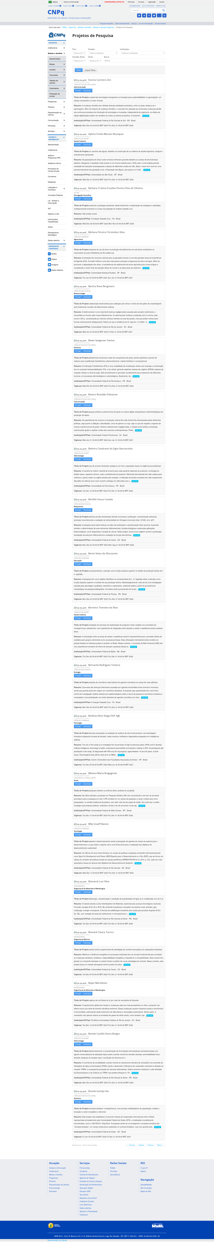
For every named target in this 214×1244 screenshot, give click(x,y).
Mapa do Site (161, 6)
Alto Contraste (148, 6)
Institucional (52, 48)
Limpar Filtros (90, 70)
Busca (106, 57)
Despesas (52, 182)
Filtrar (78, 70)
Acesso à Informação (54, 138)
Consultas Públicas (55, 195)
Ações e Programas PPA (54, 156)
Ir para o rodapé (94, 6)
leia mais (145, 116)
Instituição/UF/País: (82, 120)
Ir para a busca (81, 6)
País (74, 49)
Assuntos (72, 27)
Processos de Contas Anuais (53, 169)
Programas (52, 101)
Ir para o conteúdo (54, 6)
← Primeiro (131, 1145)
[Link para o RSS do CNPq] (164, 15)
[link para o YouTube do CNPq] (139, 15)
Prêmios (51, 107)
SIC (49, 208)
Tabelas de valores (53, 81)
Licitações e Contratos (52, 188)
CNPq (64, 27)
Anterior (141, 1145)
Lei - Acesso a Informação (53, 201)
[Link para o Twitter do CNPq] (154, 15)
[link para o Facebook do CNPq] (149, 15)
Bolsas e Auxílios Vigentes (103, 27)
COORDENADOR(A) (82, 82)
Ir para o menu (68, 6)
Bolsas (52, 64)
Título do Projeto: (81, 97)
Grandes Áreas (78, 57)
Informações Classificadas (53, 220)
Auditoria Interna (54, 163)
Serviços (134, 24)
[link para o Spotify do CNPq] (159, 15)
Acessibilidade (134, 6)
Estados (91, 49)
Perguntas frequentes (106, 24)
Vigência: (78, 125)
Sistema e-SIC (53, 214)
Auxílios (52, 69)
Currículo (87, 90)
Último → (160, 1145)
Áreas (90, 57)
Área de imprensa (160, 24)
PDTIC (50, 227)
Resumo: (78, 105)
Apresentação (54, 58)
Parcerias (51, 125)
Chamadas (53, 75)
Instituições (124, 49)
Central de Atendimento (122, 24)
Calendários (54, 88)
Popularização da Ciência (55, 113)
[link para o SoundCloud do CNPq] (144, 15)
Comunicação (53, 120)
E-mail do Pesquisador (146, 24)
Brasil (55, 2)
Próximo (151, 1145)
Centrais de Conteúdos (54, 247)
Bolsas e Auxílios (84, 27)
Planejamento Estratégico (53, 233)
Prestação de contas (54, 94)
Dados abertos (53, 240)
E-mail (78, 90)
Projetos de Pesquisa (124, 27)
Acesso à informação (71, 2)
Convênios (52, 176)
